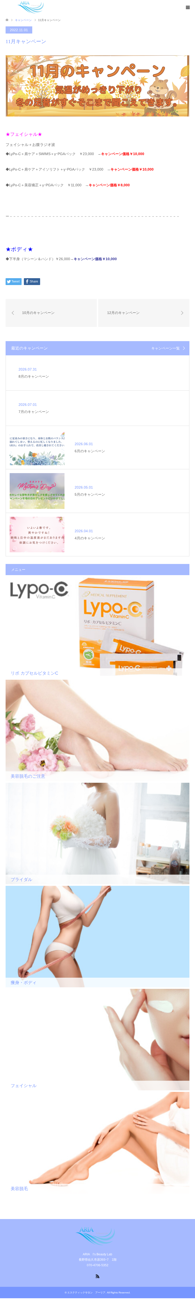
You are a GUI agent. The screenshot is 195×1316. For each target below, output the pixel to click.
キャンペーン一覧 (165, 348)
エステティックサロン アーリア (86, 1292)
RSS (97, 1276)
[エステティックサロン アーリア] (32, 7)
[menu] (187, 7)
